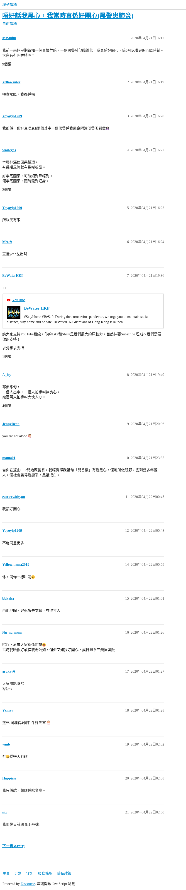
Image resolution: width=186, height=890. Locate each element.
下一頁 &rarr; (13, 846)
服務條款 (45, 873)
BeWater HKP (36, 308)
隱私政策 (64, 873)
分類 (18, 873)
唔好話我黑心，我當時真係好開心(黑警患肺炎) (67, 15)
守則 (29, 873)
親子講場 (9, 5)
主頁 (6, 873)
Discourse (28, 884)
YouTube (18, 300)
